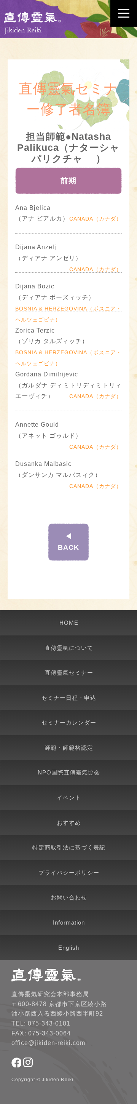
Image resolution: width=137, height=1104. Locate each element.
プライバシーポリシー (68, 872)
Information (69, 922)
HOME (68, 622)
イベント (69, 797)
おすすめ (69, 822)
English (68, 947)
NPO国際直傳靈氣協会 (69, 772)
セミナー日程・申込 (68, 697)
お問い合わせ (69, 897)
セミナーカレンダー (68, 722)
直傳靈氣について (69, 648)
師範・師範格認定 (69, 747)
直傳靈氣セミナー (69, 672)
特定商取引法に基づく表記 (68, 847)
